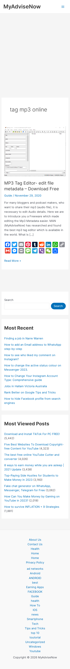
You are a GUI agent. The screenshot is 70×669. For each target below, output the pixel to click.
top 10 (35, 633)
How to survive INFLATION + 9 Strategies (31, 506)
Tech (35, 623)
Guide (8, 195)
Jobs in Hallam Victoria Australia (25, 386)
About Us (35, 539)
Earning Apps (35, 587)
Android (35, 573)
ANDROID (35, 578)
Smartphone (35, 619)
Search (8, 300)
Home (35, 553)
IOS (35, 610)
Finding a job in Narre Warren (23, 338)
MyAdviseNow (22, 6)
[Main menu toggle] (63, 6)
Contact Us (35, 544)
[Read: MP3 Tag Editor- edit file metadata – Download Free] (35, 151)
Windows (35, 646)
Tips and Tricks (35, 628)
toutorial (35, 637)
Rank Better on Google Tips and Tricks (30, 392)
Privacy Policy (35, 562)
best (35, 582)
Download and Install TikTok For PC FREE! (32, 434)
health (35, 600)
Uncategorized (35, 642)
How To (35, 605)
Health (35, 548)
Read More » (12, 260)
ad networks (35, 568)
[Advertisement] (35, 50)
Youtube (35, 651)
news (35, 614)
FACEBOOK (35, 591)
